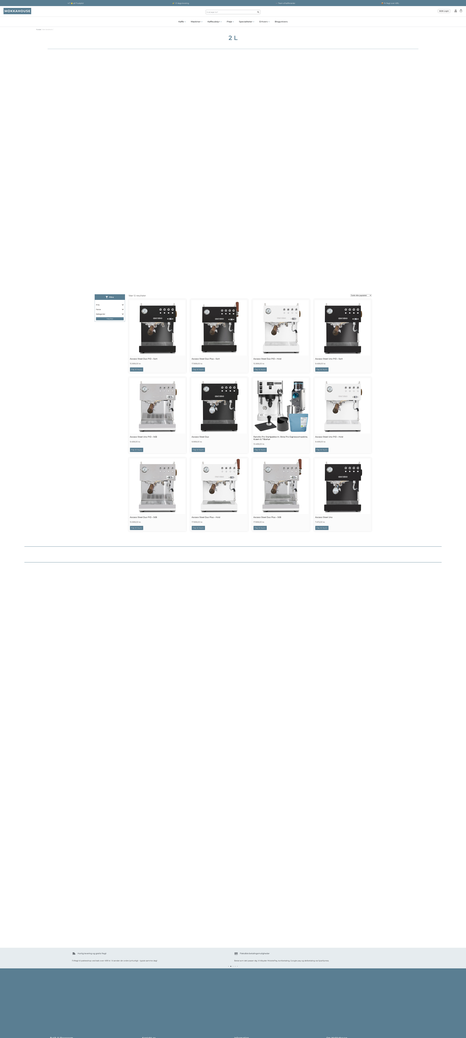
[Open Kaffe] (185, 21)
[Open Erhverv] (269, 21)
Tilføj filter (109, 319)
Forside (38, 29)
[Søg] (258, 12)
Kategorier (100, 314)
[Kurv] (460, 10)
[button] (228, 966)
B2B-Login (444, 11)
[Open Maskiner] (201, 21)
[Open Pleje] (233, 21)
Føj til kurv (136, 369)
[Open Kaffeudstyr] (221, 21)
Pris (98, 305)
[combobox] (231, 12)
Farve (98, 309)
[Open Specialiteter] (253, 21)
